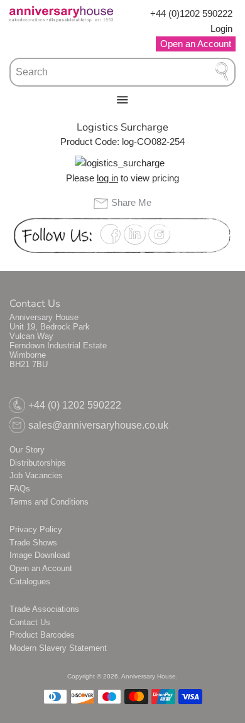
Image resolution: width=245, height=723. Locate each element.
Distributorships (37, 463)
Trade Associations (44, 609)
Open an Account (40, 568)
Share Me (131, 202)
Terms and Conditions (49, 501)
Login (221, 28)
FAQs (19, 488)
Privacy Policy (35, 529)
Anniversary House (148, 676)
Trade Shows (33, 542)
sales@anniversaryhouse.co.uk (98, 425)
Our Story (27, 449)
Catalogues (29, 581)
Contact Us (29, 622)
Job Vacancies (36, 475)
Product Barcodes (42, 635)
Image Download (39, 555)
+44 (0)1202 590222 (191, 13)
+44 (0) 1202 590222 (74, 405)
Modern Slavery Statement (58, 648)
